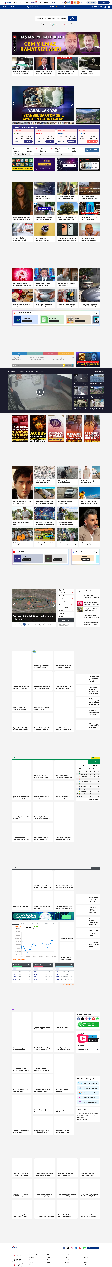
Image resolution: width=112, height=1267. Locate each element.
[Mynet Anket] (78, 2)
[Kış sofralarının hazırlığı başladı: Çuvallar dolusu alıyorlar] (21, 719)
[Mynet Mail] (109, 7)
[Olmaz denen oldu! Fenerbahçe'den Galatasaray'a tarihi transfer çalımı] (58, 123)
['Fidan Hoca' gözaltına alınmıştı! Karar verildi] (23, 123)
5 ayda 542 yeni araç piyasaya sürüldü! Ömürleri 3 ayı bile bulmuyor (94, 933)
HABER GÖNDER (98, 7)
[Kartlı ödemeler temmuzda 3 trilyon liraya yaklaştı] (67, 1206)
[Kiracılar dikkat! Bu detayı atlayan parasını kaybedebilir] (35, 123)
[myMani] (34, 2)
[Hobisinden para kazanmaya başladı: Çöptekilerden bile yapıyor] (90, 1206)
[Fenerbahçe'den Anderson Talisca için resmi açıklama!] (29, 123)
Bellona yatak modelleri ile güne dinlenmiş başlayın (44, 1195)
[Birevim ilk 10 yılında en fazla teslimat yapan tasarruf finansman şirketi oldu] (44, 1164)
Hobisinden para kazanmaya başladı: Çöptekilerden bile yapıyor (89, 1216)
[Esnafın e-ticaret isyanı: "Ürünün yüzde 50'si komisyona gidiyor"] (82, 899)
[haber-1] (20, 428)
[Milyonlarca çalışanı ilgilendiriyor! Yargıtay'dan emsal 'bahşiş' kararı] (82, 910)
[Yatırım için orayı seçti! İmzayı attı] (64, 1070)
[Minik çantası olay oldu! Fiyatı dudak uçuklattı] (64, 1122)
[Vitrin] (68, 2)
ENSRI (35, 982)
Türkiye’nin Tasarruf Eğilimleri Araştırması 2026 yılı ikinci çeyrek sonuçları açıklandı (67, 1196)
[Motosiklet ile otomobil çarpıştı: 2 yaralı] (43, 698)
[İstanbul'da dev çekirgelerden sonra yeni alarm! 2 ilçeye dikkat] (27, 123)
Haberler (31, 1257)
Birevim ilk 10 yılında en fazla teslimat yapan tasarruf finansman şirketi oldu (44, 1175)
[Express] (75, 2)
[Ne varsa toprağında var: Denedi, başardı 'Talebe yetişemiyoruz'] (22, 1206)
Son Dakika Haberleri (34, 1255)
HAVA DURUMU (50, 7)
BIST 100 (18, 927)
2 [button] (20, 624)
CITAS (14, 982)
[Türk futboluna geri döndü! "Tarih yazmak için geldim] (21, 777)
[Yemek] (72, 2)
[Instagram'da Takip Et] (86, 1018)
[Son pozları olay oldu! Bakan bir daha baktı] (21, 1029)
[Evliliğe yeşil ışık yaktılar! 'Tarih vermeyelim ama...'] (43, 1122)
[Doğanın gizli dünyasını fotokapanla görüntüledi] (67, 513)
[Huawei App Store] (17, 1265)
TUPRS (57, 979)
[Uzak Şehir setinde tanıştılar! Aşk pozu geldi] (64, 709)
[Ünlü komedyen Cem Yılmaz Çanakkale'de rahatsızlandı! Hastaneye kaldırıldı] (56, 43)
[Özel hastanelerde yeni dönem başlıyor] (63, 123)
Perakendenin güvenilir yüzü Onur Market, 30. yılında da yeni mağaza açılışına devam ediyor (89, 1196)
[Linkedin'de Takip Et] (89, 1018)
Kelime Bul (85, 1257)
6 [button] (35, 624)
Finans (30, 1260)
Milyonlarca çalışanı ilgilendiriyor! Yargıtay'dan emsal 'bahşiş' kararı (93, 911)
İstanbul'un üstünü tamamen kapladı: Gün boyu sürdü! (94, 713)
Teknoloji (49, 1255)
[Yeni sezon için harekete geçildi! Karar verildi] (44, 274)
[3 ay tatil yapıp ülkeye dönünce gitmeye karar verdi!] (64, 1039)
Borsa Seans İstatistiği (70, 1255)
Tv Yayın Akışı (81, 1045)
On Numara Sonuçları (90, 1102)
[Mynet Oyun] (22, 164)
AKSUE (35, 979)
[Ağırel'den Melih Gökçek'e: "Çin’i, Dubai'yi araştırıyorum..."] (56, 123)
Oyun (84, 1255)
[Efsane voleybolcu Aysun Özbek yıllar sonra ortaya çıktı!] (60, 123)
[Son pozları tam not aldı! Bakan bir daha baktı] (43, 1080)
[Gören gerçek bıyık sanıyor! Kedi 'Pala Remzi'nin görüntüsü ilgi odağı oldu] (67, 472)
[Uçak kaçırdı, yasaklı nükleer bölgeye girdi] (13, 123)
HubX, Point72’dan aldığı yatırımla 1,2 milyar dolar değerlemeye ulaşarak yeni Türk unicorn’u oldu (21, 1176)
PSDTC (14, 974)
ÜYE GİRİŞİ (92, 2)
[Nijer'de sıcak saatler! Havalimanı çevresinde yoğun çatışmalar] (89, 188)
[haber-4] (74, 428)
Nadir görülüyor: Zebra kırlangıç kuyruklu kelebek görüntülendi (94, 724)
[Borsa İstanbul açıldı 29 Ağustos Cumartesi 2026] (21, 698)
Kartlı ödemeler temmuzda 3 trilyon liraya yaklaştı (67, 1215)
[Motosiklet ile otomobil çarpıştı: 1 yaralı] (67, 493)
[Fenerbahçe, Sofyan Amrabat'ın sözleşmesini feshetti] (19, 123)
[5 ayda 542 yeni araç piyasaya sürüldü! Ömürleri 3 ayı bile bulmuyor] (82, 933)
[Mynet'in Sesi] (44, 164)
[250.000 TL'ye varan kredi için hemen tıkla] (31, 123)
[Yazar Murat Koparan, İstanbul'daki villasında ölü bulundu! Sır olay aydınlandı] (43, 876)
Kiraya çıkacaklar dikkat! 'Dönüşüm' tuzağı (94, 944)
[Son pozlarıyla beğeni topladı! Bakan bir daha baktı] (43, 1101)
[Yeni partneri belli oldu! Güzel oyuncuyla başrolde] (22, 482)
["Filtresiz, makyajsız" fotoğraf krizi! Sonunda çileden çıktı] (43, 1060)
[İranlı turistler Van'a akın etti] (69, 123)
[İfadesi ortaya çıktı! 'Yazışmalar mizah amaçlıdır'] (64, 1018)
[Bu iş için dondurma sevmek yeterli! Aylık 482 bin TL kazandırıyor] (82, 922)
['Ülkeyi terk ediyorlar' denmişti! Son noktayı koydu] (67, 123)
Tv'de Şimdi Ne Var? (83, 1049)
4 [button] (28, 624)
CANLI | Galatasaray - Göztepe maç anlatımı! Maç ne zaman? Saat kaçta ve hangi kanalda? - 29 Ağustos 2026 (27, 7)
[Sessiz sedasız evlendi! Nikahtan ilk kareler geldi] (44, 123)
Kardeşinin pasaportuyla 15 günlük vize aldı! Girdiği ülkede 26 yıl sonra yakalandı (94, 703)
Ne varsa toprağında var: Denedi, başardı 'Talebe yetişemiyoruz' (20, 1216)
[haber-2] (38, 428)
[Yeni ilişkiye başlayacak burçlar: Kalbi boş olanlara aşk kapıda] (22, 274)
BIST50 (23, 923)
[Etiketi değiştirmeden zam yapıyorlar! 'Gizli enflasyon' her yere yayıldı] (67, 928)
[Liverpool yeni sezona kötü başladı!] (21, 808)
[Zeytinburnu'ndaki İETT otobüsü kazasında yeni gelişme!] (44, 188)
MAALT (14, 977)
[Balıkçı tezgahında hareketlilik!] (22, 534)
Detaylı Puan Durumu (94, 799)
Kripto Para (67, 1264)
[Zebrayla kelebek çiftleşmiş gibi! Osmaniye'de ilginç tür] (82, 679)
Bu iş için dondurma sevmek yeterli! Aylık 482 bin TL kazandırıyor (93, 922)
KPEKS (35, 977)
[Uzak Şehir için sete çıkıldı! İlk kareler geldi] (21, 1111)
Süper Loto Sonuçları (90, 1093)
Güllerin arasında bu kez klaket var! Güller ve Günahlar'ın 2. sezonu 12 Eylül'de (65, 1176)
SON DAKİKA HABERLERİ (8, 7)
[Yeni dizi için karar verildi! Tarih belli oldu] (43, 1018)
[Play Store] (17, 1255)
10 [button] (51, 624)
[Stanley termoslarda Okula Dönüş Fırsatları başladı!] (89, 208)
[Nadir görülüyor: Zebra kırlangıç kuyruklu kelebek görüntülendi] (82, 725)
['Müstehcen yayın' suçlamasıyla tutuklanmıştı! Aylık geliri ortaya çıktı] (89, 524)
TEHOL (57, 971)
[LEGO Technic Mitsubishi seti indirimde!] (44, 534)
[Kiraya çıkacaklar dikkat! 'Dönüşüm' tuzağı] (82, 944)
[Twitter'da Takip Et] (82, 1018)
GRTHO (14, 979)
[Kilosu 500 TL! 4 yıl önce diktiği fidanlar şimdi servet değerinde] (22, 1185)
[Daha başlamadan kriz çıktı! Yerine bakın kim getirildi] (21, 667)
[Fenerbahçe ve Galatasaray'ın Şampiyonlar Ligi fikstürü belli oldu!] (42, 123)
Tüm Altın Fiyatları (64, 620)
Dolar (38, 923)
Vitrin (48, 1262)
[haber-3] (56, 428)
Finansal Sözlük (68, 1260)
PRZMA (14, 971)
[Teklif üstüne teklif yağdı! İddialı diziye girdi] (21, 1080)
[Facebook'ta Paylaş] (86, 1118)
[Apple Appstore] (17, 1260)
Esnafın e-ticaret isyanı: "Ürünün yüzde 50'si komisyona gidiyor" (94, 899)
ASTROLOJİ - (69, 162)
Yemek (31, 1262)
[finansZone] (88, 359)
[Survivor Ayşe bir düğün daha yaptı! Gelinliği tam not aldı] (22, 198)
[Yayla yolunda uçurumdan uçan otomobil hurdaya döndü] (67, 534)
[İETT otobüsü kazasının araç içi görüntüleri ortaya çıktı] (43, 103)
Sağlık (48, 1257)
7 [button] (39, 624)
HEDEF (35, 971)
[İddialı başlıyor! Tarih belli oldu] (22, 513)
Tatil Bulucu (85, 1262)
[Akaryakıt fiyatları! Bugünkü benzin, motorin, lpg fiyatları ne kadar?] (67, 295)
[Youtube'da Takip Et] (93, 1018)
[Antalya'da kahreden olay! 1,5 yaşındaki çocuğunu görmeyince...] (64, 657)
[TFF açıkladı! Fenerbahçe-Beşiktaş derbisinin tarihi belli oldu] (64, 818)
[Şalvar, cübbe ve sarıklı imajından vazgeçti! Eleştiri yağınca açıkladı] (21, 1060)
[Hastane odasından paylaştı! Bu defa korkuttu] (67, 274)
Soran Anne (85, 1260)
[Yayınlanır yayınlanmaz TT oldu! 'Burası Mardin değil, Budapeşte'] (67, 188)
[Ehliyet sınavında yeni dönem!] (52, 123)
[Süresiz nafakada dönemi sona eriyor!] (54, 123)
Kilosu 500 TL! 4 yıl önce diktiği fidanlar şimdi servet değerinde (21, 1196)
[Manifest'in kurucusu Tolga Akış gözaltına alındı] (43, 1039)
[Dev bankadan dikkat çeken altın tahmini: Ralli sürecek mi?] (71, 123)
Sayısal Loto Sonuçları (90, 1088)
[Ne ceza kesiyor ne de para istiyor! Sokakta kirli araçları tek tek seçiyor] (89, 285)
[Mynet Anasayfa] (8, 2)
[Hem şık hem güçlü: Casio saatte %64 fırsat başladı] (43, 677)
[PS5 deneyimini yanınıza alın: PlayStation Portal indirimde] (44, 493)
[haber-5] (92, 428)
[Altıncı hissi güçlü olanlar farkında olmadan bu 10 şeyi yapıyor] (89, 493)
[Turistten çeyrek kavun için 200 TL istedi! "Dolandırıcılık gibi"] (64, 876)
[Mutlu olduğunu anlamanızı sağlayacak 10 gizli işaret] (44, 208)
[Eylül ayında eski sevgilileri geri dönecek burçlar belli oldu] (44, 513)
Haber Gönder (94, 1248)
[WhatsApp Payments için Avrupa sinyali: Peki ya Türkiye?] (90, 1164)
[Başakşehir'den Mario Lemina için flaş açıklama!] (38, 123)
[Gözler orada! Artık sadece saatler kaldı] (21, 887)
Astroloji (49, 1260)
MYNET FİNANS (21, 154)
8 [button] (43, 624)
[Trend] (65, 2)
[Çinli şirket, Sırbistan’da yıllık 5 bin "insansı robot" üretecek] (17, 123)
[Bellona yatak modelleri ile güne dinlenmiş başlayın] (44, 1185)
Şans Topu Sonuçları (90, 1097)
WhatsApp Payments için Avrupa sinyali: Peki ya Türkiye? (88, 1175)
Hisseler (67, 1262)
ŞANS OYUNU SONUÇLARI (85, 1079)
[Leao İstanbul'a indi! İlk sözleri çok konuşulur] (43, 829)
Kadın (30, 1264)
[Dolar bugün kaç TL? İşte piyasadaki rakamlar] (44, 472)
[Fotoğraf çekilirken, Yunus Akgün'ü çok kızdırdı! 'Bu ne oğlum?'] (73, 123)
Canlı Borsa (96, 868)
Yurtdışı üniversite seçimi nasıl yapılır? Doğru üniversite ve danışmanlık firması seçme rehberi (45, 1217)
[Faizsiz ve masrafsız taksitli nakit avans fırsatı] (48, 123)
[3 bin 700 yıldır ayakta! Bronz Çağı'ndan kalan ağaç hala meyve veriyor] (67, 208)
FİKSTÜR (94, 762)
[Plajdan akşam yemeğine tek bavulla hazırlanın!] (89, 472)
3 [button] (24, 624)
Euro (46, 923)
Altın (54, 923)
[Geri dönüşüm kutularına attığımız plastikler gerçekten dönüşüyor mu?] (43, 657)
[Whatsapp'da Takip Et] (97, 1018)
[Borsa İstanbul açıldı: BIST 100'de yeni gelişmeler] (43, 719)
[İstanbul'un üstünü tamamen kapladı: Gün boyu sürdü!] (82, 713)
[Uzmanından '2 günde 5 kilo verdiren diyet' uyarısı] (44, 295)
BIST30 (31, 923)
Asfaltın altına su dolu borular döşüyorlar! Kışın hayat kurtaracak (94, 690)
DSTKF (35, 974)
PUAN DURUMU (82, 762)
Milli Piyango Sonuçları (90, 1083)
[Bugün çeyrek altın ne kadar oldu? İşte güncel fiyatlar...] (22, 295)
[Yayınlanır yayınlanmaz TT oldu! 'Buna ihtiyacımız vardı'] (64, 1101)
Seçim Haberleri (51, 1264)
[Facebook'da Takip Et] (78, 1018)
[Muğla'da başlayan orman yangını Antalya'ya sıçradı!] (46, 123)
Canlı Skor (96, 758)
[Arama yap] (84, 2)
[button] (3, 2)
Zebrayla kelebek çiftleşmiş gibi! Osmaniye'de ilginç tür (94, 679)
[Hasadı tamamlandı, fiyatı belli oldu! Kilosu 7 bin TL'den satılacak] (64, 677)
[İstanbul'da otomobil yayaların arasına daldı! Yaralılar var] (21, 123)
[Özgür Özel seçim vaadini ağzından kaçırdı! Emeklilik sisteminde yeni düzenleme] (40, 123)
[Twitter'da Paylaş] (90, 1118)
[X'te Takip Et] (68, 1248)
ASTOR (57, 977)
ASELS (57, 982)
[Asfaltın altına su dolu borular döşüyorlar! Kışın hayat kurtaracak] (82, 690)
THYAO (57, 974)
